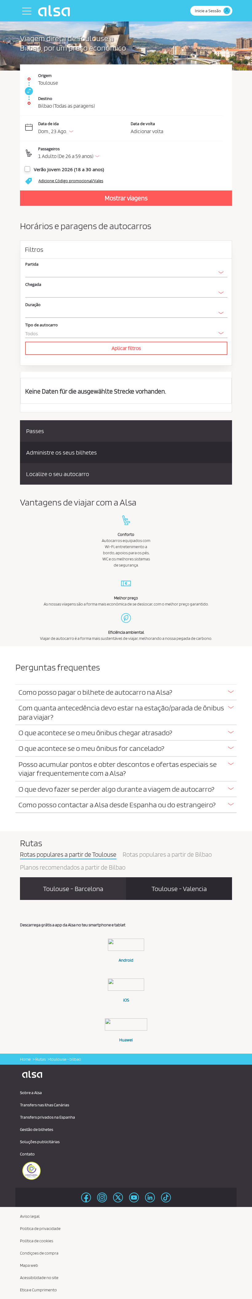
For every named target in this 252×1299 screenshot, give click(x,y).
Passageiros (49, 149)
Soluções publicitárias (40, 1141)
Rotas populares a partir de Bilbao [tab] (167, 854)
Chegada (33, 284)
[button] (130, 153)
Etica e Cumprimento (38, 1289)
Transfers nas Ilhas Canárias (44, 1104)
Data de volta (143, 123)
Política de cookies (36, 1240)
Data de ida (48, 123)
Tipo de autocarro (41, 325)
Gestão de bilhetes (36, 1129)
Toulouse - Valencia (179, 889)
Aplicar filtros (126, 348)
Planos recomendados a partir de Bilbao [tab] (72, 867)
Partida (31, 264)
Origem (45, 75)
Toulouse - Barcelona (73, 889)
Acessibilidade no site (39, 1277)
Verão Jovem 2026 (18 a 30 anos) (69, 169)
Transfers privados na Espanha (47, 1117)
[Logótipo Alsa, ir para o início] (55, 10)
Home (25, 1059)
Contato (27, 1153)
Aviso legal (30, 1216)
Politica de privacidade (40, 1228)
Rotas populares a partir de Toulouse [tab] (68, 854)
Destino (45, 98)
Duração (33, 305)
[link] (28, 91)
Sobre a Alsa (31, 1092)
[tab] (126, 692)
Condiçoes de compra (39, 1253)
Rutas (40, 1059)
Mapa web (29, 1265)
